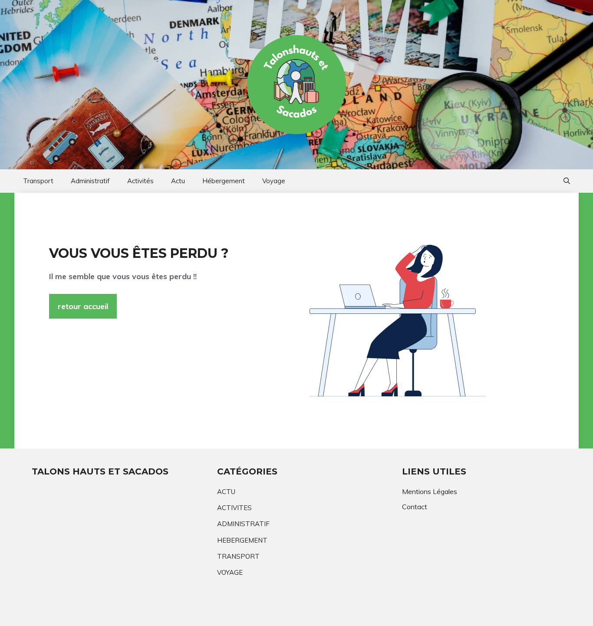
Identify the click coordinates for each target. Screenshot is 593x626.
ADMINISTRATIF (243, 524)
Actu (178, 181)
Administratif (90, 181)
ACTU (226, 492)
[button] (567, 181)
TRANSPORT (238, 556)
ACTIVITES (234, 508)
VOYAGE (230, 572)
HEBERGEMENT (242, 540)
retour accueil (83, 306)
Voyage (273, 181)
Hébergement (223, 181)
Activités (140, 181)
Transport (38, 181)
